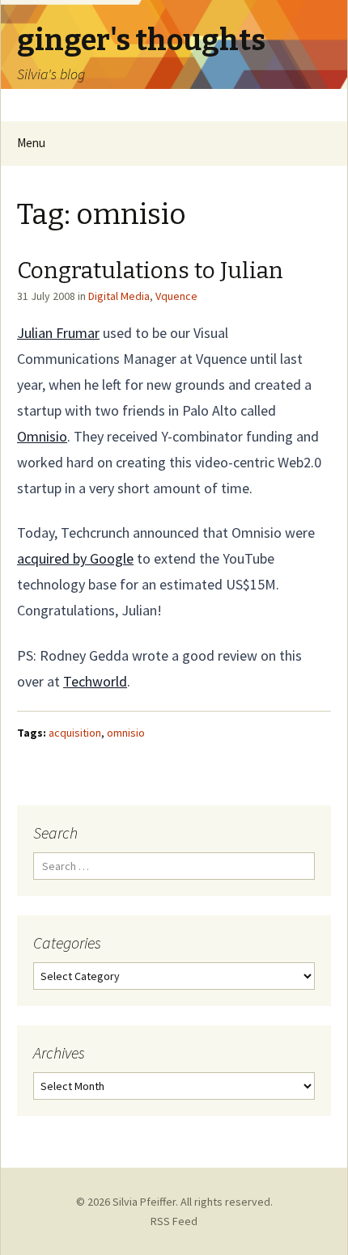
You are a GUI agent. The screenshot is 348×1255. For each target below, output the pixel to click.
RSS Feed (174, 1221)
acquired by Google (75, 558)
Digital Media (119, 296)
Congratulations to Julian (150, 270)
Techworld (95, 681)
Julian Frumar (58, 332)
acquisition (75, 732)
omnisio (126, 732)
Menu (31, 142)
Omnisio (42, 436)
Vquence (176, 296)
